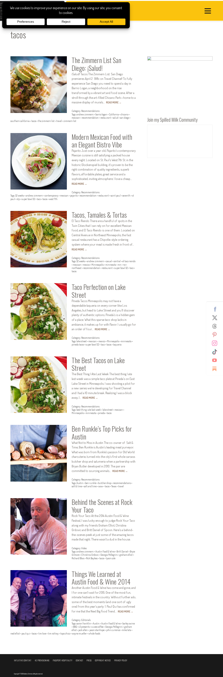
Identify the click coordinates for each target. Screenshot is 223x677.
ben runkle (90, 483)
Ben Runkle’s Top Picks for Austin (102, 432)
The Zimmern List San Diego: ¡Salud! (96, 64)
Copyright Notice (103, 660)
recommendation (90, 117)
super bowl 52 (28, 199)
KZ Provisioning (42, 660)
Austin (79, 483)
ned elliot (15, 633)
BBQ (75, 626)
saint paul (116, 195)
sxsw (100, 486)
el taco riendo (128, 261)
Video (84, 548)
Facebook (216, 309)
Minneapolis (97, 264)
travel (59, 121)
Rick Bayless (92, 558)
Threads (216, 326)
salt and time (90, 486)
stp (18, 199)
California (114, 114)
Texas (113, 486)
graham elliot (126, 554)
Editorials (86, 620)
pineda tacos (78, 344)
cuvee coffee (97, 626)
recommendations (122, 483)
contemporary (51, 195)
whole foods (94, 633)
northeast (76, 268)
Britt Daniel (122, 551)
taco (39, 199)
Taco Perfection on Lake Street (99, 290)
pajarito (74, 195)
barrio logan (101, 114)
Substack (216, 368)
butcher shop (104, 483)
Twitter (216, 317)
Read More (114, 102)
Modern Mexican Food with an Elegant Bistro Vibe (102, 140)
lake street (81, 341)
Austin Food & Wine (105, 551)
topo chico (65, 633)
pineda (101, 413)
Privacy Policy (120, 660)
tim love (42, 633)
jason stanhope (97, 630)
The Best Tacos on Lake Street (98, 364)
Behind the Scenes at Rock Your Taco (102, 506)
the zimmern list (46, 121)
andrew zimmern (85, 114)
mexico (86, 264)
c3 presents (84, 626)
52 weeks (19, 195)
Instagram (216, 343)
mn (119, 264)
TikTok (216, 351)
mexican (76, 117)
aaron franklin (83, 623)
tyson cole (110, 558)
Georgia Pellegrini (109, 554)
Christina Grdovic (90, 554)
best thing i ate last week (88, 409)
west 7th (53, 199)
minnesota (110, 264)
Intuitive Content (22, 660)
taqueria (117, 344)
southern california (20, 121)
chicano (124, 114)
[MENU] (208, 11)
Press (88, 660)
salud (115, 117)
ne (124, 264)
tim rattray (53, 633)
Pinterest (216, 334)
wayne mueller (79, 633)
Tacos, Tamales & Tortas (99, 215)
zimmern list (70, 121)
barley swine (128, 623)
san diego (124, 117)
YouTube (216, 360)
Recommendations (90, 111)
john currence (113, 630)
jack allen (83, 630)
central (117, 261)
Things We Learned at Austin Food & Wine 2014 (101, 577)
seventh (126, 195)
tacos (33, 121)
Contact (79, 660)
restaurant (105, 117)
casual (109, 261)
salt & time (77, 486)
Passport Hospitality (62, 660)
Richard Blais (78, 558)
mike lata (126, 630)
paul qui (26, 633)
